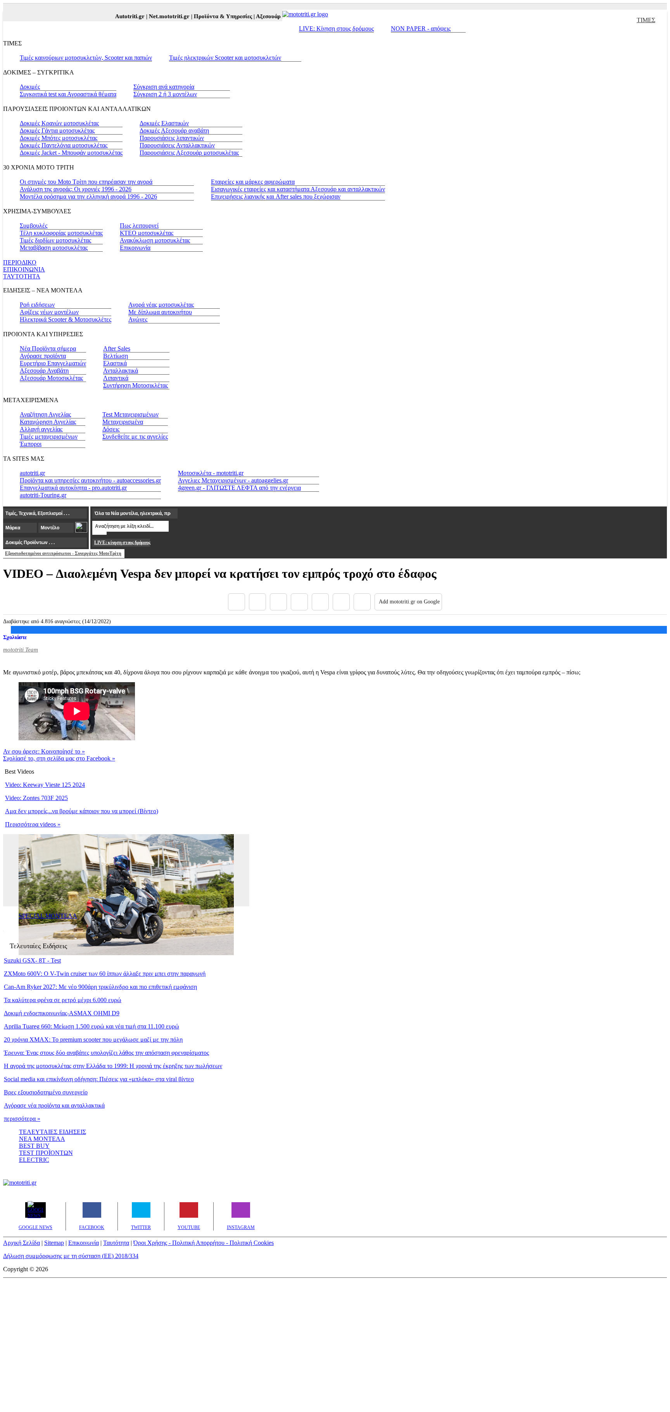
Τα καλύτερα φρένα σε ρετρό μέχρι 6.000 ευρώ (62, 1000)
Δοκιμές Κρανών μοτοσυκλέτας (59, 123)
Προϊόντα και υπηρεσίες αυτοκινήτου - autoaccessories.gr (90, 480)
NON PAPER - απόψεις (421, 28)
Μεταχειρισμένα (122, 421)
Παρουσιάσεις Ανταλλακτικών (177, 145)
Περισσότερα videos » (32, 824)
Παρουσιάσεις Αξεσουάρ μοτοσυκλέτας (189, 152)
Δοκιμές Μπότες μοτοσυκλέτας (58, 138)
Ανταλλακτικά (120, 370)
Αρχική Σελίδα (21, 1242)
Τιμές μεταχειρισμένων (49, 436)
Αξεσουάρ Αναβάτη (44, 370)
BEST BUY (34, 1145)
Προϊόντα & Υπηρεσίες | (215, 16)
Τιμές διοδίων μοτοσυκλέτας (55, 240)
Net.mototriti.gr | (161, 16)
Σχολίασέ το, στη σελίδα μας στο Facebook (59, 758)
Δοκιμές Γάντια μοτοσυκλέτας (57, 130)
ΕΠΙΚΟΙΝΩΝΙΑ (24, 269)
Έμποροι (30, 444)
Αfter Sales (116, 348)
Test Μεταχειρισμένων (130, 414)
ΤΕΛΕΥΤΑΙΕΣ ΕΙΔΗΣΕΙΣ (52, 1132)
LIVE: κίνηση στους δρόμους (122, 542)
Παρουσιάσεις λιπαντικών (172, 138)
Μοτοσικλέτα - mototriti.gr (210, 473)
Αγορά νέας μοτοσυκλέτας (161, 304)
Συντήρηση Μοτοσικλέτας (135, 385)
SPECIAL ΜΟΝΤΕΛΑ (48, 916)
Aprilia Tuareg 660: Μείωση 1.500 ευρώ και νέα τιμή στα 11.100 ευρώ (91, 1026)
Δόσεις (110, 429)
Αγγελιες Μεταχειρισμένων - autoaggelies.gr (233, 480)
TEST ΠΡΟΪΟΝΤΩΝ (46, 1152)
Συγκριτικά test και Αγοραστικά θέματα (68, 94)
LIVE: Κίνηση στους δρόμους (336, 28)
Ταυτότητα (116, 1242)
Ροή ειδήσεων (37, 304)
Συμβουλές (33, 225)
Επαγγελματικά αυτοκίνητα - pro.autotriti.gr (73, 487)
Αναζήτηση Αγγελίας (45, 414)
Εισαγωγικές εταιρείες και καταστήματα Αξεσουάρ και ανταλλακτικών (298, 189)
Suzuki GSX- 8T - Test (32, 960)
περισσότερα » (22, 1118)
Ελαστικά (115, 363)
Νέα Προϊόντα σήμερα (48, 348)
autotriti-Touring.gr (43, 495)
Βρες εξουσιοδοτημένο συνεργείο (46, 1092)
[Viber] (299, 601)
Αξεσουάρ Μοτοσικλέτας (51, 378)
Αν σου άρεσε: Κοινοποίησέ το (44, 751)
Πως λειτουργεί (139, 225)
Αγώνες (137, 319)
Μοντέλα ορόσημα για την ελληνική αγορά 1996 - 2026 (88, 196)
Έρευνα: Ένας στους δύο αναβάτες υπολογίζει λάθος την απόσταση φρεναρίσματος (106, 1052)
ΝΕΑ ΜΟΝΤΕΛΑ (42, 1138)
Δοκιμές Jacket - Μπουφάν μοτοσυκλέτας (71, 152)
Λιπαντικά (115, 378)
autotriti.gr (32, 473)
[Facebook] (236, 601)
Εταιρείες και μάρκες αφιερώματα (253, 181)
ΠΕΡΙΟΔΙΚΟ (19, 262)
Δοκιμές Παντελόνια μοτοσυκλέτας (63, 145)
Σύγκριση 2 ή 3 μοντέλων (165, 94)
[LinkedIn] (341, 601)
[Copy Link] (362, 601)
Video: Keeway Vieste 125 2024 (45, 784)
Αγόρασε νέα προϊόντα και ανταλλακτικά (54, 1105)
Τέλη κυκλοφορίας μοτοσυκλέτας (61, 233)
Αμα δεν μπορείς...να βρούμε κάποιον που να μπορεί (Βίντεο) (81, 811)
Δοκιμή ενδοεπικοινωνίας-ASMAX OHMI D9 (61, 1013)
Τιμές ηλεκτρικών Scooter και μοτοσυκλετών (225, 57)
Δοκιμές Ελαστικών (164, 123)
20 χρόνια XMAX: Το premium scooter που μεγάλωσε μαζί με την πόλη (93, 1039)
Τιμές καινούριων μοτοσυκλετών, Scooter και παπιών (86, 57)
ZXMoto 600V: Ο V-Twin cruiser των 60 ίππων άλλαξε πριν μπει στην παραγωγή (104, 973)
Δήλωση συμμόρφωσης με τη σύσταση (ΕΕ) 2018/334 (70, 1256)
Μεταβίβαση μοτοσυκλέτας (54, 247)
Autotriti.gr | (122, 16)
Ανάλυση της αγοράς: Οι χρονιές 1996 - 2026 (75, 189)
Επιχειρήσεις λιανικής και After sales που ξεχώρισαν (275, 196)
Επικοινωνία (135, 247)
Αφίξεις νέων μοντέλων (49, 312)
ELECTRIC (34, 1159)
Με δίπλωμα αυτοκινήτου (160, 312)
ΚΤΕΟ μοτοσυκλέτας (146, 233)
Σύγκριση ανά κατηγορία (163, 86)
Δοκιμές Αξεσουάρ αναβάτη (174, 130)
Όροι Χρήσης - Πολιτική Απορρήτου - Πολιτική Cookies (203, 1242)
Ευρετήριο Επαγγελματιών (53, 363)
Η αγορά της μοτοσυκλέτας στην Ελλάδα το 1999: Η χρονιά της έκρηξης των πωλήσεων (113, 1066)
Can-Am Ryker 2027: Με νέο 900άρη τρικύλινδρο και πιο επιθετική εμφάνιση (100, 986)
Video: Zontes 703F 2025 (36, 798)
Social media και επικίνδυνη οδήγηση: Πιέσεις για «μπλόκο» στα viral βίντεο (99, 1079)
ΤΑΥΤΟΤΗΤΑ (21, 276)
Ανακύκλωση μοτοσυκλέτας (155, 240)
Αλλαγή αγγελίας (41, 429)
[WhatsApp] (320, 601)
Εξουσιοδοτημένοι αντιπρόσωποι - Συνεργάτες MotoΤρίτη (63, 553)
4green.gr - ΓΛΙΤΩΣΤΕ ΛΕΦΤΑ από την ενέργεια (239, 487)
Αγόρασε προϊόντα (43, 356)
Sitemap (54, 1242)
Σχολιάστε (15, 637)
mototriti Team (20, 649)
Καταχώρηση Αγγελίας (48, 421)
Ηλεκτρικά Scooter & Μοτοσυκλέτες (65, 319)
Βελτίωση (115, 356)
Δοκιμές (30, 86)
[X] (257, 601)
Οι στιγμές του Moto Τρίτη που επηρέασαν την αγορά (86, 181)
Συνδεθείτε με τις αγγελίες (135, 436)
